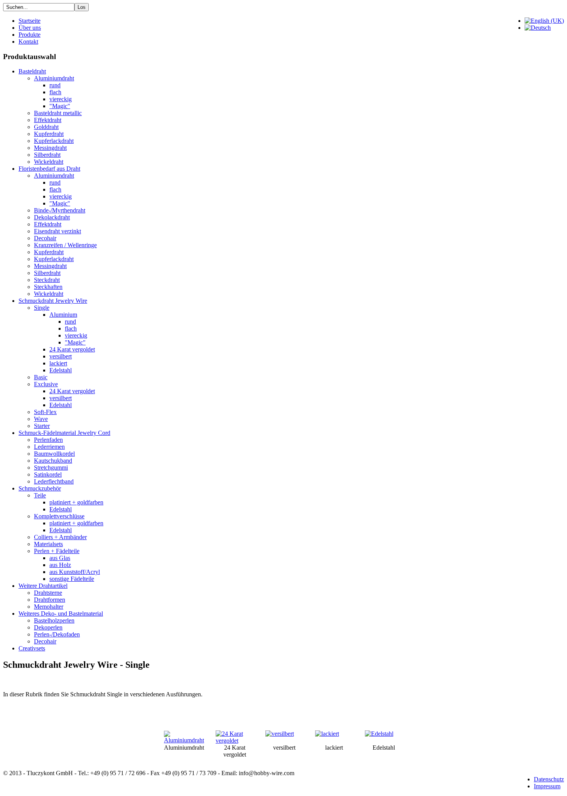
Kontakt (28, 41)
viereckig (60, 99)
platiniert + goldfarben (76, 502)
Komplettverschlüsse (59, 516)
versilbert (60, 356)
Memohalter (48, 606)
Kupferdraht (49, 134)
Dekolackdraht (52, 217)
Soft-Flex (45, 412)
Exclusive (46, 384)
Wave (41, 419)
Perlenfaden (48, 439)
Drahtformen (49, 599)
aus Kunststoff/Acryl (74, 572)
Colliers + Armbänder (60, 537)
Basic (40, 377)
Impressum (547, 786)
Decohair (45, 238)
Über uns (30, 27)
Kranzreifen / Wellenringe (65, 245)
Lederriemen (49, 446)
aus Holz (60, 565)
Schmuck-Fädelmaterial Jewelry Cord (64, 432)
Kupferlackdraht (54, 140)
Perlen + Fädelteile (56, 551)
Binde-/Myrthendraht (59, 210)
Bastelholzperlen (54, 620)
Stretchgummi (51, 467)
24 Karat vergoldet (72, 349)
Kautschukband (53, 460)
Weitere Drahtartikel (43, 585)
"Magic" (59, 106)
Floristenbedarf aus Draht (49, 168)
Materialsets (48, 544)
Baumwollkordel (54, 453)
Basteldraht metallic (58, 113)
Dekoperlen (48, 627)
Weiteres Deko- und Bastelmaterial (61, 613)
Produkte (29, 34)
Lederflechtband (54, 481)
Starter (42, 426)
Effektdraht (47, 120)
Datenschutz (549, 779)
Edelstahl (60, 370)
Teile (40, 495)
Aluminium (63, 314)
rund (55, 85)
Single (41, 307)
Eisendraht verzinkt (57, 231)
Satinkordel (48, 474)
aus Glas (59, 558)
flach (55, 92)
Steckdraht (47, 280)
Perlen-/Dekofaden (57, 634)
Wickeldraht (48, 161)
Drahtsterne (48, 592)
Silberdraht (47, 154)
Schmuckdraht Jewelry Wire (53, 300)
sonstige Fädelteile (71, 578)
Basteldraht (32, 71)
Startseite (29, 20)
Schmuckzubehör (40, 488)
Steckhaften (48, 286)
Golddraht (46, 127)
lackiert (58, 363)
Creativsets (32, 648)
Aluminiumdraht (54, 78)
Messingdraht (50, 147)
